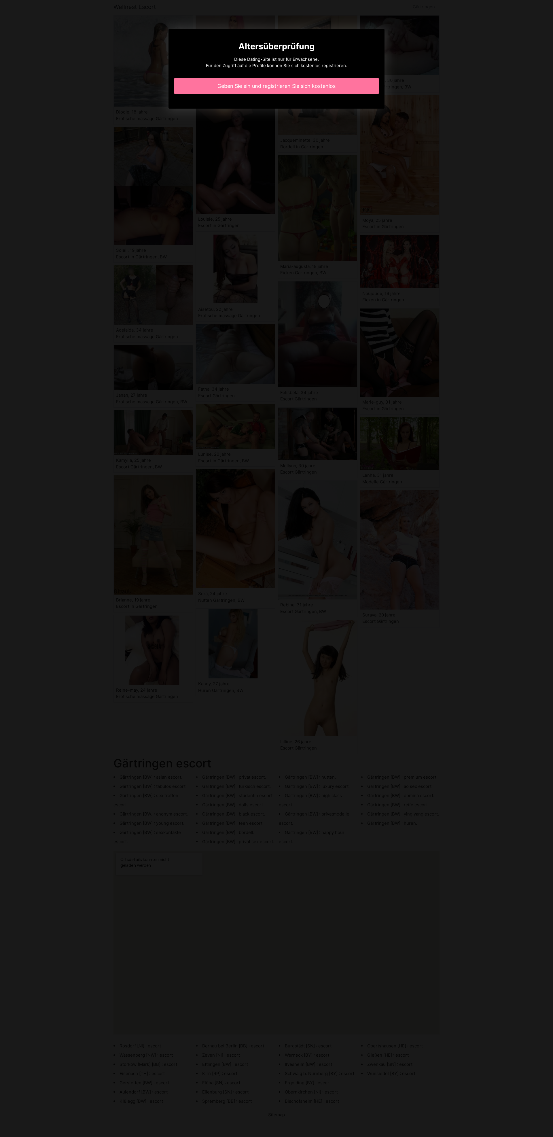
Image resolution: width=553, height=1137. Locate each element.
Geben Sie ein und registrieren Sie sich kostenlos (276, 86)
